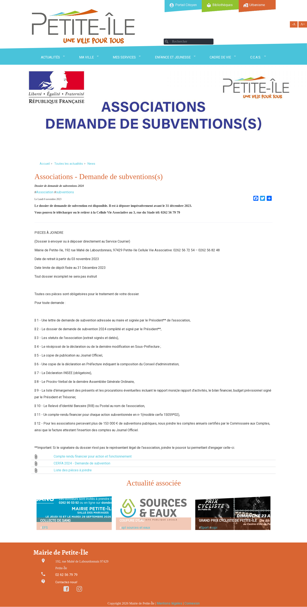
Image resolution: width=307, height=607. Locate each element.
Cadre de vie (220, 57)
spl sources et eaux (135, 528)
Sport (205, 528)
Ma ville (86, 57)
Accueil (45, 164)
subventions (65, 192)
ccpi (214, 528)
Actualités (50, 57)
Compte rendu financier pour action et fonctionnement (93, 456)
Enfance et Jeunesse (173, 57)
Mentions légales (169, 603)
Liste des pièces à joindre (73, 470)
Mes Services (124, 57)
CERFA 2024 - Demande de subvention (82, 463)
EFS (45, 528)
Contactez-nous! (66, 582)
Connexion (192, 603)
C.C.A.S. (255, 57)
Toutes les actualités (68, 164)
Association (44, 192)
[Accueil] (83, 26)
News (91, 164)
